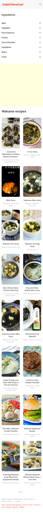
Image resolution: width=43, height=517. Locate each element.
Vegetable (6, 28)
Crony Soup (32, 152)
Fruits (4, 57)
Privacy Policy (29, 499)
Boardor (15, 507)
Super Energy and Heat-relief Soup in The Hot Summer (11, 382)
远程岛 (22, 507)
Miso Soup (10, 200)
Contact (18, 501)
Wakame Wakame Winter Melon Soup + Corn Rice (32, 477)
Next (21, 492)
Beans (4, 52)
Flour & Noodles (8, 42)
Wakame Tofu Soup (11, 244)
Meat (4, 23)
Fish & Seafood (8, 33)
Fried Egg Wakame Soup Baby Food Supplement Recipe (11, 477)
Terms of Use (6, 501)
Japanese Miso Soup (32, 200)
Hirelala (8, 507)
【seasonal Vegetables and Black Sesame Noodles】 (11, 154)
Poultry (5, 37)
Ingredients (6, 47)
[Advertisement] (21, 85)
